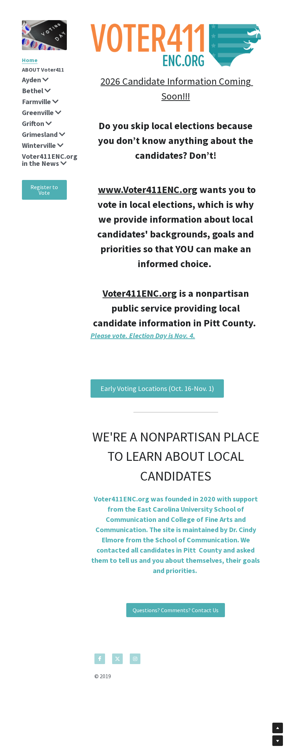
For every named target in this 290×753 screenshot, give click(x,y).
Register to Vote (44, 189)
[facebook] (99, 658)
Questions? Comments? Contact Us (176, 610)
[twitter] (117, 658)
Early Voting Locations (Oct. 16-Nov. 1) (157, 388)
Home (29, 60)
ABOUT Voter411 (43, 69)
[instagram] (135, 658)
